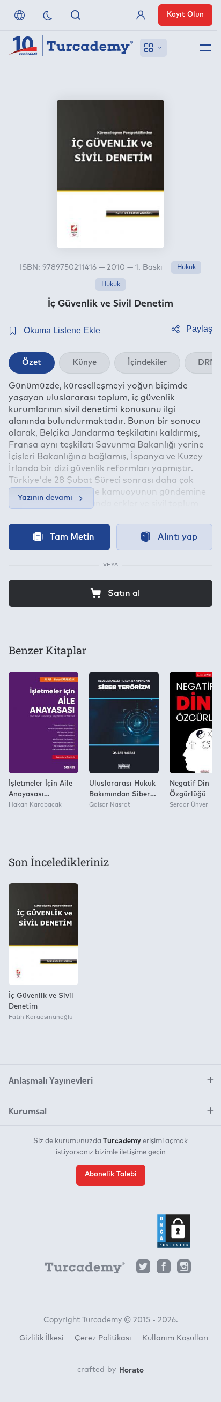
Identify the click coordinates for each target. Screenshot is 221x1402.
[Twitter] (143, 1269)
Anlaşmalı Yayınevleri (51, 1079)
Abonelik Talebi (111, 1174)
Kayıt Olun (185, 14)
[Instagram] (184, 1269)
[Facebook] (164, 1269)
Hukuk (186, 267)
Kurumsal (28, 1110)
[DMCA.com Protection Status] (174, 1231)
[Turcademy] (80, 1269)
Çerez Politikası (103, 1338)
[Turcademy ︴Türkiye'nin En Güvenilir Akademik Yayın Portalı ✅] (71, 47)
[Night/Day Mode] (47, 15)
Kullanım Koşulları (175, 1338)
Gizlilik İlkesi (41, 1338)
